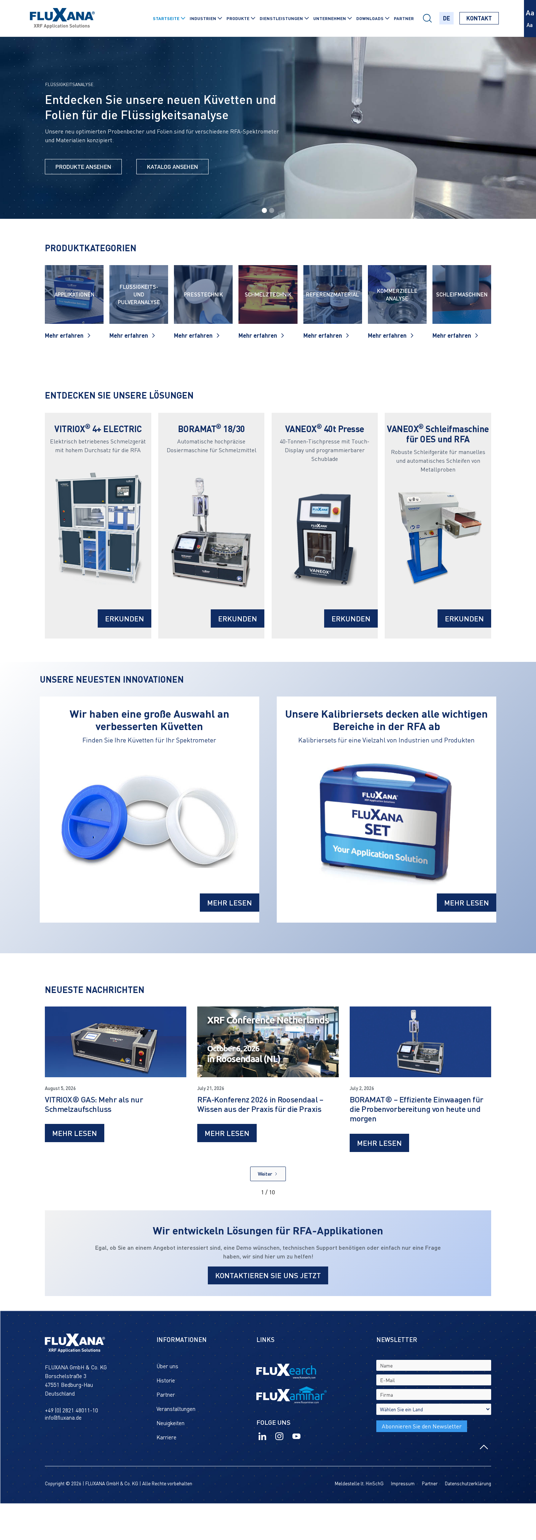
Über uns (167, 1366)
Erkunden (124, 618)
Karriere (166, 1437)
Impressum (403, 1483)
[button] (168, 18)
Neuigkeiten (170, 1423)
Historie (165, 1380)
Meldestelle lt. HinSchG (359, 1483)
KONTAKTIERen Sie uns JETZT (268, 1275)
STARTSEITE (166, 18)
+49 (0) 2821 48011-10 (71, 1410)
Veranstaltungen (175, 1408)
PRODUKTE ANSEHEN (83, 166)
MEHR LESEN (229, 902)
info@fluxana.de (63, 1417)
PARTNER (404, 18)
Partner (165, 1394)
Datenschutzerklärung (468, 1483)
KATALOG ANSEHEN (172, 166)
